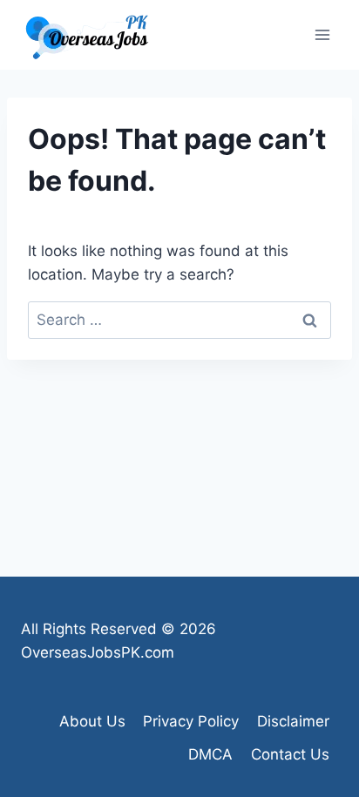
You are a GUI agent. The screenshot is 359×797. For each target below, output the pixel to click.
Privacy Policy (191, 721)
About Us (92, 721)
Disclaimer (293, 721)
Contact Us (290, 754)
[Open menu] (322, 34)
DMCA (210, 754)
